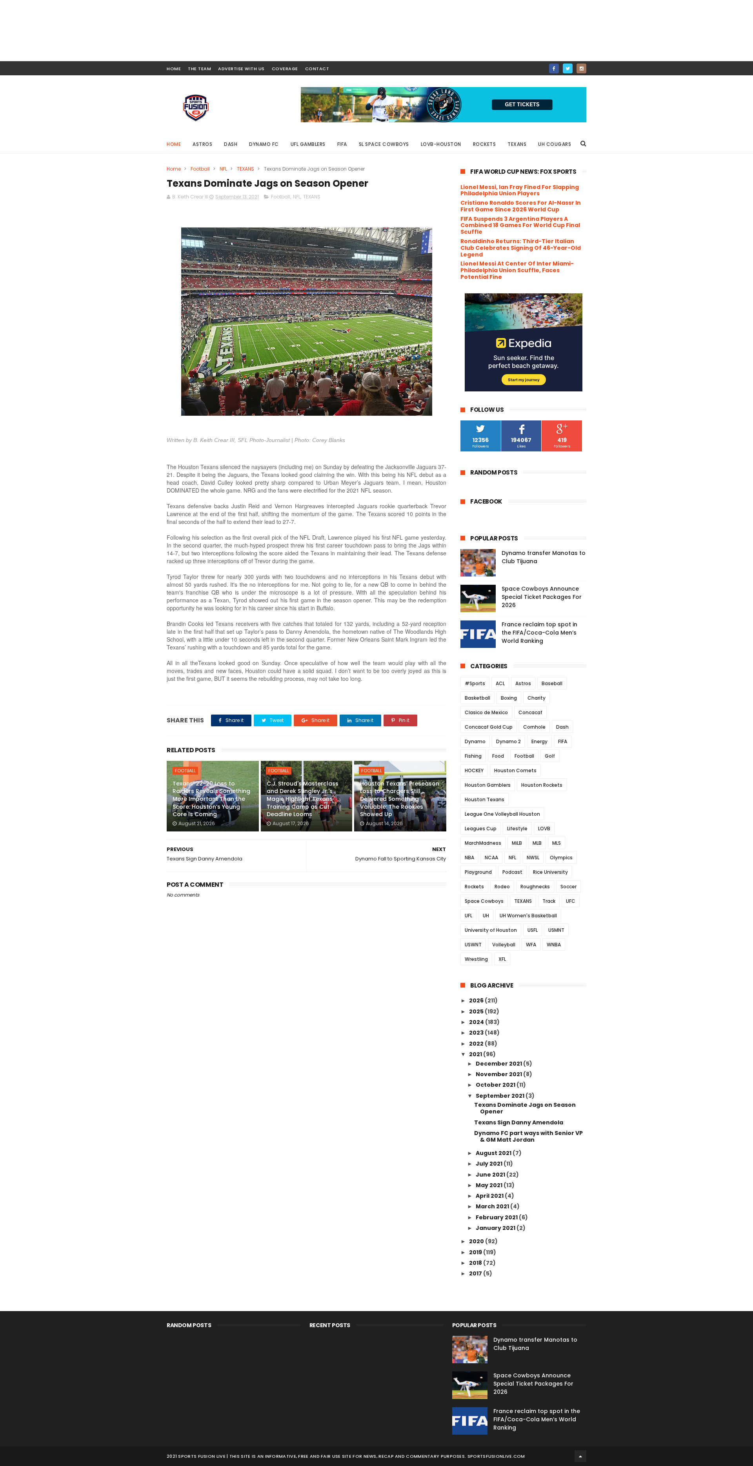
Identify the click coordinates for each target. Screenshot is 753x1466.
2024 (477, 1022)
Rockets (484, 144)
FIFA (342, 144)
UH (486, 915)
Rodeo (502, 886)
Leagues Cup (481, 828)
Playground (478, 872)
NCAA (491, 857)
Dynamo (475, 741)
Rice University (550, 872)
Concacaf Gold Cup (489, 727)
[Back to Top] (580, 1456)
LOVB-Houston (441, 144)
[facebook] (554, 68)
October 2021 (496, 1085)
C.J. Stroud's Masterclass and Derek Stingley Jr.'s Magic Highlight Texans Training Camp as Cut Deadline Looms (302, 799)
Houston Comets (515, 770)
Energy (539, 741)
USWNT (473, 944)
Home (174, 144)
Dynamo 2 (508, 741)
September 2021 (501, 1096)
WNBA (554, 944)
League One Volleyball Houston (502, 814)
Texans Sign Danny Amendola (518, 1122)
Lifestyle (517, 828)
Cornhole (534, 727)
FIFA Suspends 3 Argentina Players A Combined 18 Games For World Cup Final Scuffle (520, 225)
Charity (536, 698)
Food (498, 756)
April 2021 (490, 1196)
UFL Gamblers (308, 144)
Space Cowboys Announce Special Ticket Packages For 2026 (542, 597)
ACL (500, 683)
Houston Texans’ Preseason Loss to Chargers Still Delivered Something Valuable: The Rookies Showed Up (399, 799)
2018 (476, 1263)
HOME (174, 68)
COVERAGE (285, 68)
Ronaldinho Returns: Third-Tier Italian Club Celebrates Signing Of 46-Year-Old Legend (520, 247)
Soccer (568, 886)
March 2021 (493, 1206)
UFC (570, 901)
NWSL (533, 857)
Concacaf (530, 712)
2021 (476, 1054)
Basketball (477, 698)
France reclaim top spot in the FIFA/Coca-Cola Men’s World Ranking (539, 632)
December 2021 (499, 1064)
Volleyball (503, 944)
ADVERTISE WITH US (241, 68)
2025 (477, 1011)
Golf (550, 756)
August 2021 (494, 1153)
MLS (556, 843)
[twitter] (568, 68)
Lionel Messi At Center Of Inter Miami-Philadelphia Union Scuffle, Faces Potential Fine (517, 270)
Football (200, 169)
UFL (468, 915)
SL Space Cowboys (384, 144)
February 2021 (497, 1217)
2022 (477, 1044)
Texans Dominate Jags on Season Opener (525, 1108)
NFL (223, 169)
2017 (476, 1273)
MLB (537, 843)
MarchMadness (483, 843)
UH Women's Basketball (528, 915)
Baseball (552, 683)
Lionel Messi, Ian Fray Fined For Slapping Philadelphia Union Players (519, 190)
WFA (531, 944)
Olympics (561, 857)
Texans (516, 144)
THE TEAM (199, 68)
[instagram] (581, 68)
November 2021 (499, 1074)
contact (317, 68)
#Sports (475, 683)
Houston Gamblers (488, 785)
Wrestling (476, 959)
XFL (502, 959)
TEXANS (245, 169)
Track (548, 901)
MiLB (517, 843)
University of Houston (491, 930)
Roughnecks (535, 886)
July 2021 (490, 1164)
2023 (477, 1033)
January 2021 (496, 1228)
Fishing (473, 756)
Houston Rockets (541, 785)
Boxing (509, 698)
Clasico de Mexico (486, 712)
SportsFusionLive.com (496, 1456)
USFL (532, 930)
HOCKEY (474, 770)
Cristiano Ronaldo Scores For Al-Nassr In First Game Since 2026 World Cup (520, 206)
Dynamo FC (264, 144)
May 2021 (490, 1185)
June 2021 (491, 1175)
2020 (477, 1241)
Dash (230, 144)
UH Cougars (554, 144)
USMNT (556, 930)
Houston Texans (484, 799)
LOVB (544, 828)
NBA (469, 857)
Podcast (512, 872)
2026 (477, 1000)
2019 (476, 1252)
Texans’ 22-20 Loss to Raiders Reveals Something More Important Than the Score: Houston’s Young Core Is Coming (211, 799)
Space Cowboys (484, 901)
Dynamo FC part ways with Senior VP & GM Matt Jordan (528, 1136)
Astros (202, 144)
